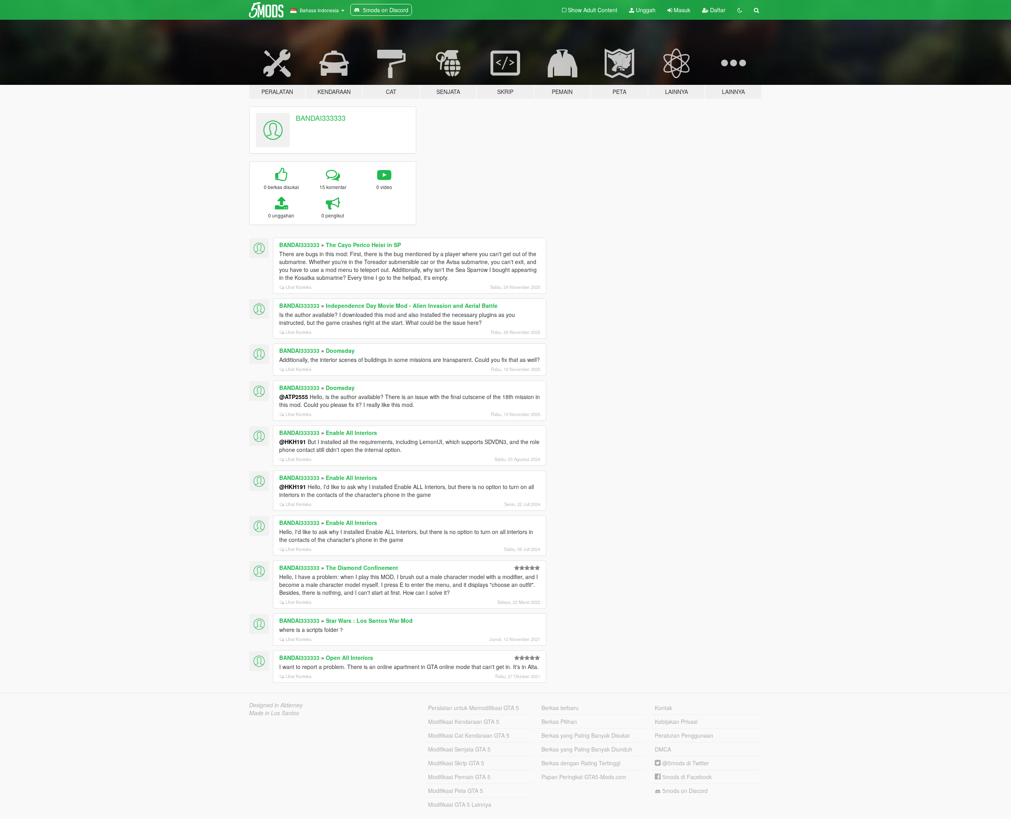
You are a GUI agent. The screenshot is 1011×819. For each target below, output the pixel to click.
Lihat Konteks (299, 287)
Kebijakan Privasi (676, 721)
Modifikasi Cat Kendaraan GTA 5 (468, 735)
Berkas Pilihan (559, 721)
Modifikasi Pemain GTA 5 (459, 777)
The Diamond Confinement (362, 568)
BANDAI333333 (321, 117)
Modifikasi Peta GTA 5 (455, 791)
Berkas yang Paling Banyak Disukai (585, 735)
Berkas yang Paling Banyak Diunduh (586, 749)
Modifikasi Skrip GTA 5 (456, 763)
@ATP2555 (293, 397)
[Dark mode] (739, 10)
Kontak (663, 708)
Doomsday (340, 350)
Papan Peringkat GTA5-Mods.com (583, 777)
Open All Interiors (349, 658)
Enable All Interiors (351, 433)
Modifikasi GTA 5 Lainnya (459, 804)
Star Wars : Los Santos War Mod (369, 620)
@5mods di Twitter (685, 763)
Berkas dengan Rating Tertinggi (580, 763)
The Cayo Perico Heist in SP (363, 245)
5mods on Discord (684, 791)
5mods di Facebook (686, 777)
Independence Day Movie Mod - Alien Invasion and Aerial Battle (412, 305)
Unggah (645, 10)
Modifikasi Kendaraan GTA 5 (463, 721)
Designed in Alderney (276, 705)
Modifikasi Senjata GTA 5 (459, 749)
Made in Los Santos (274, 713)
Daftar (716, 10)
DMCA (663, 749)
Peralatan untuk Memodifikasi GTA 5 (473, 708)
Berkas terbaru (560, 708)
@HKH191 (292, 442)
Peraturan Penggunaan (684, 735)
